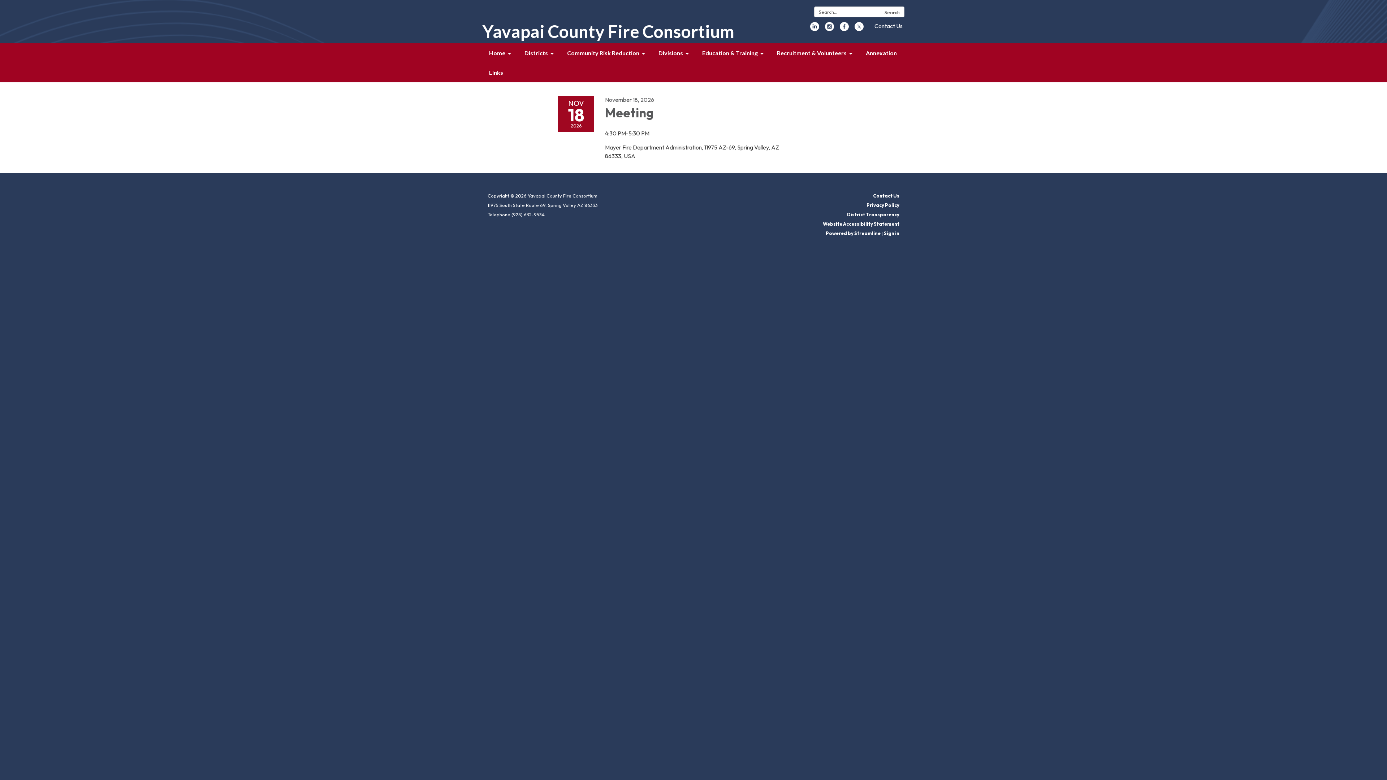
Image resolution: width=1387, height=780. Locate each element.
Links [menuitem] (496, 72)
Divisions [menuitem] (670, 52)
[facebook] (844, 28)
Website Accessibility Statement (861, 224)
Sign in (891, 233)
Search (892, 12)
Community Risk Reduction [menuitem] (603, 52)
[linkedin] (814, 28)
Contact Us (888, 26)
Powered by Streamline (853, 233)
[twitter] (859, 28)
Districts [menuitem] (536, 52)
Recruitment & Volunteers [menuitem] (812, 52)
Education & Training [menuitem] (730, 52)
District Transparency (873, 214)
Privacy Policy (883, 205)
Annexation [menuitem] (881, 52)
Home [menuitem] (497, 52)
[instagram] (829, 28)
